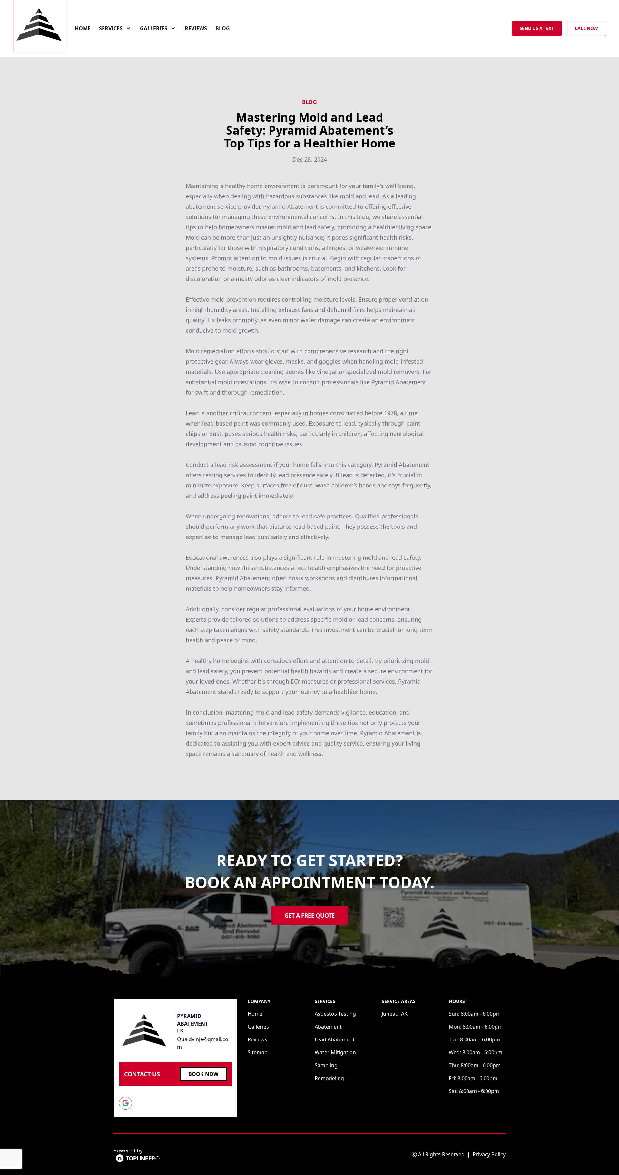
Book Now (203, 1074)
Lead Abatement (335, 1039)
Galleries (258, 1026)
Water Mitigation (335, 1052)
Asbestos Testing (335, 1013)
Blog (222, 28)
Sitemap (258, 1052)
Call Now (586, 28)
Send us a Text (537, 28)
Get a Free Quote (309, 915)
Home (83, 28)
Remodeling (329, 1078)
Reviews (196, 28)
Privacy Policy (489, 1154)
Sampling (326, 1065)
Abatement (328, 1026)
